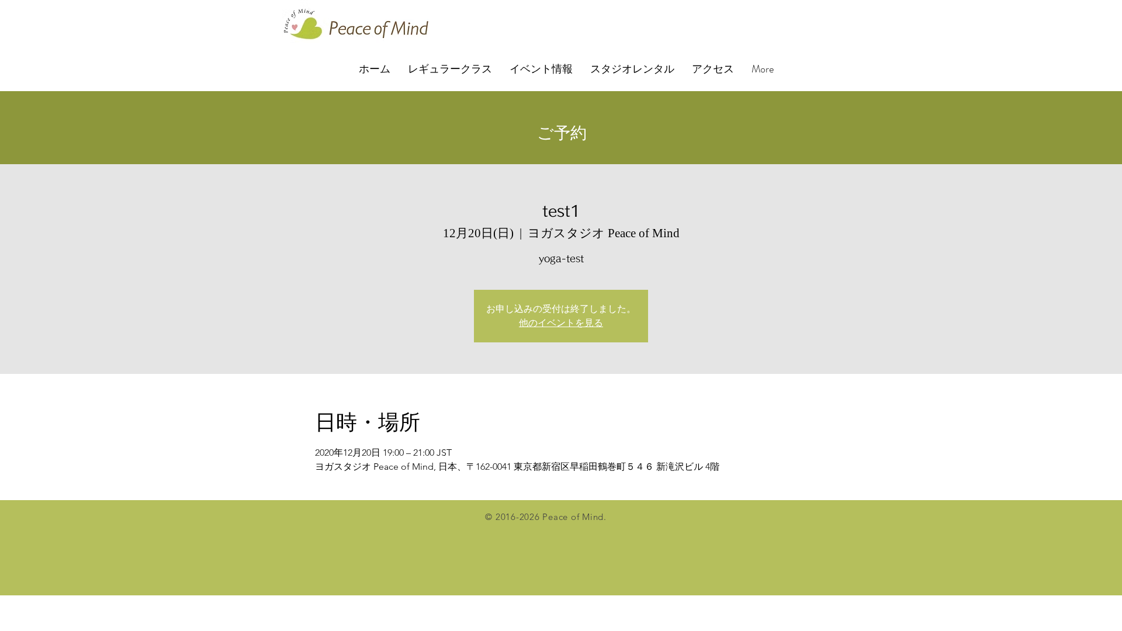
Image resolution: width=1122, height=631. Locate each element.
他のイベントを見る (561, 323)
